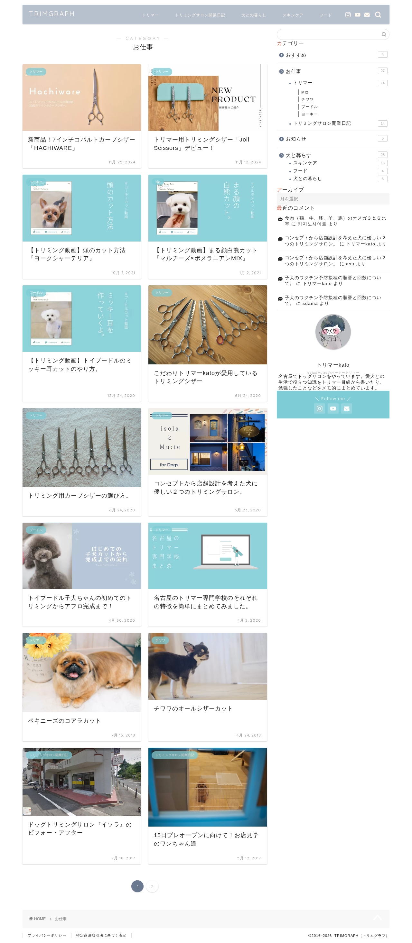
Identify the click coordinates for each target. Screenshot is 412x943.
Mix (304, 92)
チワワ (307, 99)
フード (326, 15)
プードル (309, 107)
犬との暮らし (254, 15)
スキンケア (293, 15)
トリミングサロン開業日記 (200, 15)
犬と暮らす (335, 155)
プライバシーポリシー (47, 935)
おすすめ (335, 55)
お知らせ (335, 139)
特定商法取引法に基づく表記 (101, 935)
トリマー (150, 15)
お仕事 (335, 71)
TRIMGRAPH (52, 14)
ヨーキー (309, 114)
